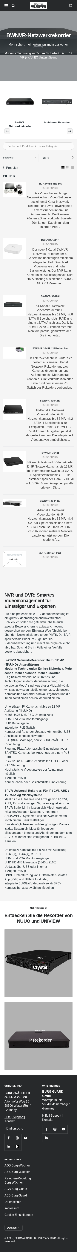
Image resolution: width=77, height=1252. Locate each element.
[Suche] (13, 5)
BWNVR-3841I (50, 452)
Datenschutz (12, 1201)
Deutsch (12, 1227)
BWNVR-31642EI (50, 400)
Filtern (45, 157)
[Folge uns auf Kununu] (17, 1146)
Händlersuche (13, 1128)
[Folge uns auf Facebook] (8, 1138)
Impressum (11, 1208)
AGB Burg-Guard (15, 1188)
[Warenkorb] (70, 6)
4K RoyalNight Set (50, 183)
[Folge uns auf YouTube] (25, 1138)
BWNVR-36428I (50, 296)
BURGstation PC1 (50, 552)
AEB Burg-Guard (15, 1195)
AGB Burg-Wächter (17, 1165)
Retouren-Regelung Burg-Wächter (17, 1180)
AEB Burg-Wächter (17, 1171)
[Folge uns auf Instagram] (17, 1138)
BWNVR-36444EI (50, 500)
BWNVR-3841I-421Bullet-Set (50, 348)
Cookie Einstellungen (18, 1214)
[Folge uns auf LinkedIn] (8, 1146)
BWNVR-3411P (50, 240)
